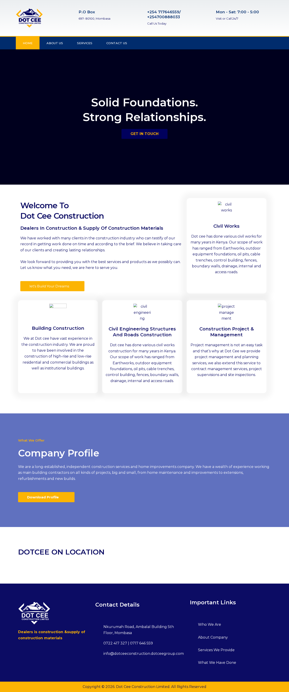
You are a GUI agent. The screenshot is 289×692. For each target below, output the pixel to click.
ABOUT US (55, 43)
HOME (28, 43)
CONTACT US (116, 43)
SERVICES (84, 43)
